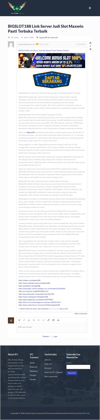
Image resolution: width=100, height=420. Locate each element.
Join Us (48, 360)
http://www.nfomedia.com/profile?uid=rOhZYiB (36, 294)
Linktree (48, 364)
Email (69, 363)
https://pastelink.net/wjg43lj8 (29, 286)
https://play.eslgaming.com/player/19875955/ (36, 300)
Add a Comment (81, 314)
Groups (33, 375)
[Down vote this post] (90, 49)
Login (55, 336)
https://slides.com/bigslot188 (29, 280)
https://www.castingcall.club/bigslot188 (33, 297)
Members (34, 371)
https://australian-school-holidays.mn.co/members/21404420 (42, 289)
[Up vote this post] (90, 43)
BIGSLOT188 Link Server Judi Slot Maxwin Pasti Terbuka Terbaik (44, 50)
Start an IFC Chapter (54, 372)
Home (32, 363)
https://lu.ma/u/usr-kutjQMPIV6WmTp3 (33, 291)
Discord (48, 368)
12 (37, 44)
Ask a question (51, 376)
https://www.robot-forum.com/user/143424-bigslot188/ (39, 305)
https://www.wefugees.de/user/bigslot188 (34, 283)
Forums (33, 379)
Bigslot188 (31, 132)
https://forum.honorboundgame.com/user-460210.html (39, 302)
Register (46, 336)
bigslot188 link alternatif (48, 37)
